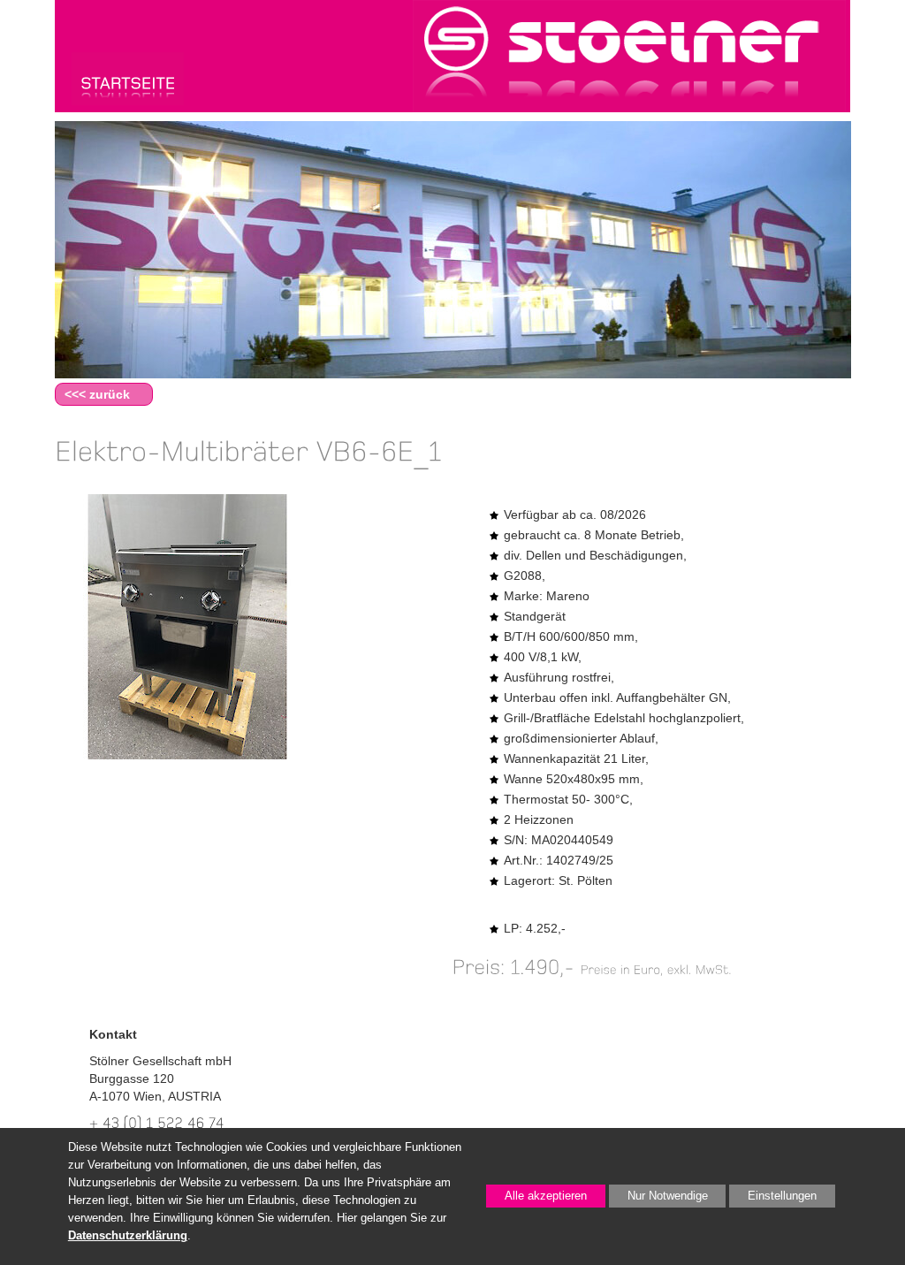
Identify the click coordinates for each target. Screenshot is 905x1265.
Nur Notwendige (658, 1199)
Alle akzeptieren (536, 1196)
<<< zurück (97, 394)
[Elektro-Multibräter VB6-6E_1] (187, 626)
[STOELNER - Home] (128, 78)
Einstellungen (773, 1199)
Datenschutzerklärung (127, 1236)
